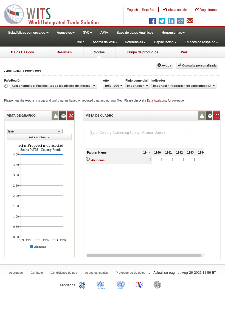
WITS (55, 13)
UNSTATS (120, 284)
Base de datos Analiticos (135, 32)
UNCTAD (101, 284)
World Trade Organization (139, 284)
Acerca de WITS (105, 41)
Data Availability (157, 100)
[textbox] (138, 132)
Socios (99, 52)
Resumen (64, 52)
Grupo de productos (142, 52)
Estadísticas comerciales (27, 32)
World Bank (158, 284)
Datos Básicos (22, 52)
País (184, 52)
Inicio (81, 41)
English (132, 9)
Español (148, 9)
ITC (82, 284)
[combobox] (35, 131)
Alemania (98, 160)
